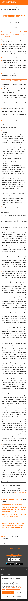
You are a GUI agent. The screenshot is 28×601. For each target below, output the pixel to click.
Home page (3, 7)
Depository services (5, 11)
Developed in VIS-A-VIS (14, 599)
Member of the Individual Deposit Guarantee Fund (15, 543)
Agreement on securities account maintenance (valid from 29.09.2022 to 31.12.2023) (12, 532)
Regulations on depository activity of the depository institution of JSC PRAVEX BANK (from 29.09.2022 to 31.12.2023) (13, 525)
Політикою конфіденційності (13, 589)
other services (21, 7)
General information (14, 22)
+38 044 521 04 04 (14, 554)
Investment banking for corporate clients (10, 9)
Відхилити (20, 592)
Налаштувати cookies (14, 596)
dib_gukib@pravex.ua (20, 492)
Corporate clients (12, 7)
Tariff (3, 537)
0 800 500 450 (14, 548)
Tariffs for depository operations (12, 499)
